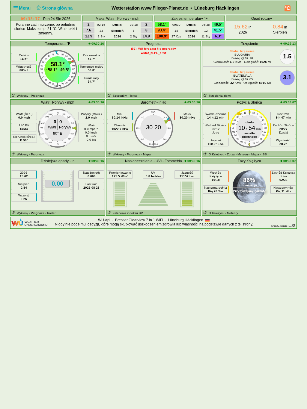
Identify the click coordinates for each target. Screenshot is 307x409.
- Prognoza (36, 95)
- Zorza (230, 154)
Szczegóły (119, 95)
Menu (25, 7)
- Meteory (242, 154)
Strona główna (58, 7)
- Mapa (146, 154)
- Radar (50, 213)
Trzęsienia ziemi (219, 95)
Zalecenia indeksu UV (127, 213)
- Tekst (132, 95)
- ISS (263, 154)
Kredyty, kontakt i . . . (281, 226)
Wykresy (21, 95)
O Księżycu (215, 154)
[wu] (29, 222)
